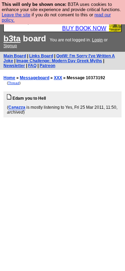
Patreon (47, 65)
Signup (10, 45)
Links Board (41, 56)
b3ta (11, 38)
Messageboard (34, 77)
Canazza (16, 107)
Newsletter (14, 65)
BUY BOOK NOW (84, 28)
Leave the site (16, 14)
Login (97, 40)
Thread (13, 83)
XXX (58, 77)
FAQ (32, 65)
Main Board (14, 56)
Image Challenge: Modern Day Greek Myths (59, 60)
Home (9, 77)
